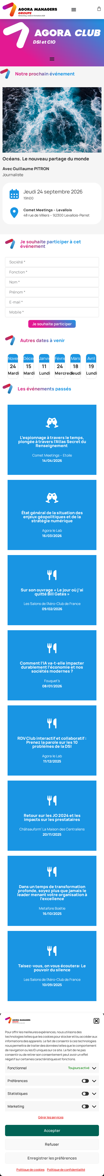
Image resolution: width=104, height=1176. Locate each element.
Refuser (52, 1144)
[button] (96, 1020)
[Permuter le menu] (73, 9)
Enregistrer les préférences (52, 1158)
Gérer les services (50, 1117)
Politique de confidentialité (66, 1169)
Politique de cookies (30, 1169)
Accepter (52, 1130)
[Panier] (98, 8)
